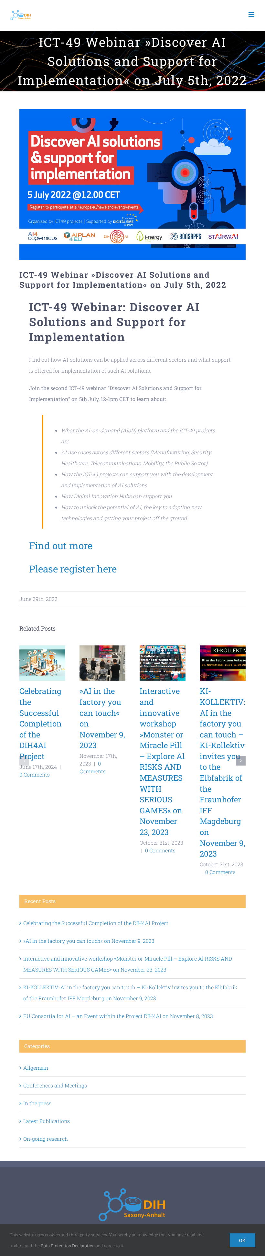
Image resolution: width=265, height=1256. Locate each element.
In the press (37, 1103)
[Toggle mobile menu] (252, 14)
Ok (242, 1240)
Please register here (73, 568)
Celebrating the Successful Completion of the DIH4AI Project (40, 723)
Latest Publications (46, 1120)
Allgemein (35, 1067)
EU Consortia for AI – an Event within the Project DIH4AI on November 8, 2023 (118, 1016)
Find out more (60, 545)
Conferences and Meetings (55, 1085)
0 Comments (34, 774)
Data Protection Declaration (68, 1246)
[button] (24, 761)
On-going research (45, 1138)
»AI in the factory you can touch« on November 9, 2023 (88, 940)
